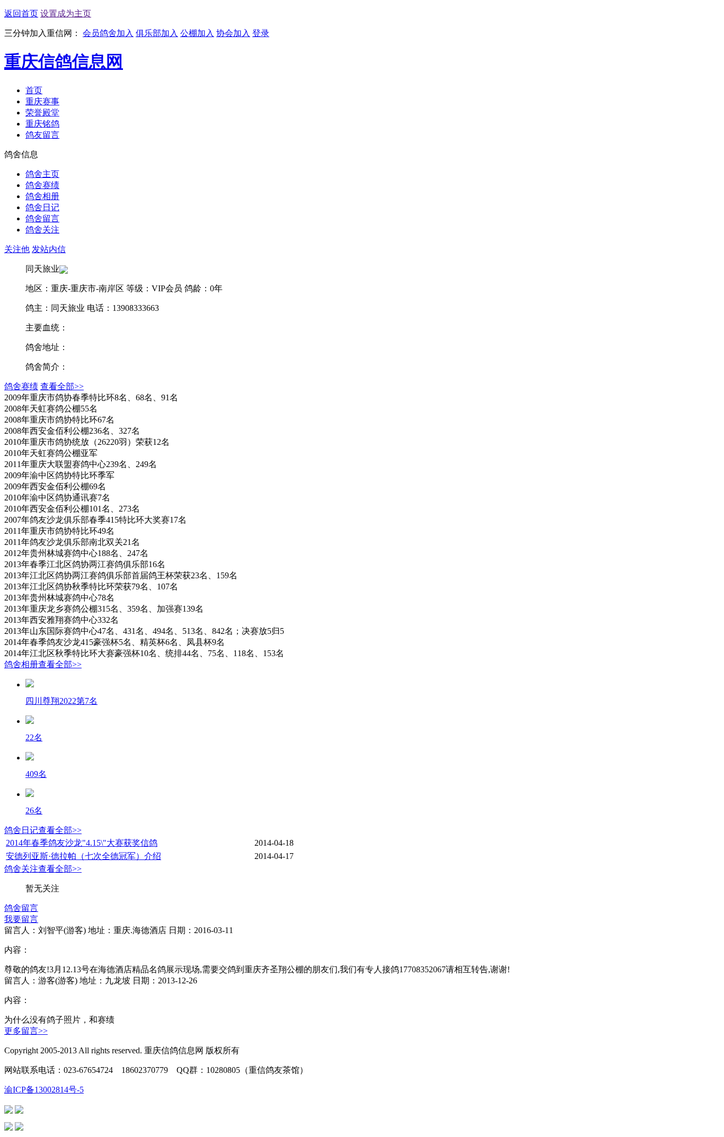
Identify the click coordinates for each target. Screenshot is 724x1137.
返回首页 (21, 13)
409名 (36, 773)
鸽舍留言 (42, 218)
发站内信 (49, 249)
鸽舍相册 (42, 196)
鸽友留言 (42, 134)
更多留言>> (26, 1030)
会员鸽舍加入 (108, 33)
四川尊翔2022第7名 (61, 700)
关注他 (17, 249)
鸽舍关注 (42, 229)
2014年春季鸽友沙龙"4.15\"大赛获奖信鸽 (81, 842)
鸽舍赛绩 (42, 185)
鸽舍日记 (42, 207)
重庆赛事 (42, 101)
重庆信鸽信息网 (63, 61)
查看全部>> (62, 386)
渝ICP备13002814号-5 (44, 1089)
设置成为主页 (65, 13)
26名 (33, 810)
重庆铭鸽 (42, 123)
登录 (260, 33)
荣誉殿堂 (42, 112)
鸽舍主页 (42, 173)
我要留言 (21, 919)
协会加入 (233, 33)
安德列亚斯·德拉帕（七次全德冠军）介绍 (83, 856)
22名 (33, 737)
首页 (33, 90)
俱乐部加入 (157, 33)
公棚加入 (197, 33)
